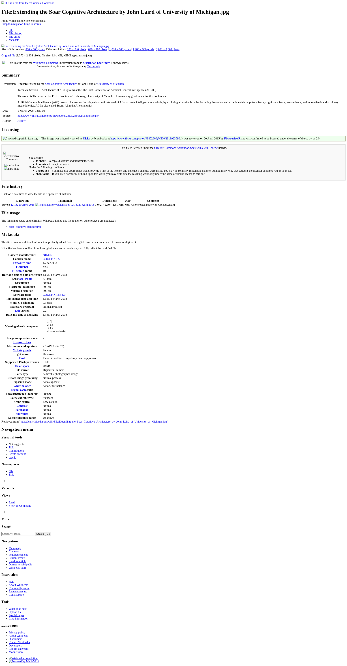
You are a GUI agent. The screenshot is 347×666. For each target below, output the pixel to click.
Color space (22, 366)
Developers (15, 645)
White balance (22, 385)
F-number (22, 266)
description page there (96, 62)
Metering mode (22, 350)
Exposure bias (22, 342)
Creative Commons (165, 147)
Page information (18, 618)
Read (12, 502)
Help (11, 581)
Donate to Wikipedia (20, 564)
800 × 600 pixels (35, 49)
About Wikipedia (18, 584)
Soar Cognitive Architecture (61, 83)
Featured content (18, 554)
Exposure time (22, 262)
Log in (12, 457)
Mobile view (16, 652)
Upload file (15, 612)
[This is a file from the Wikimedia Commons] (27, 3)
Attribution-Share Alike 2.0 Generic (197, 147)
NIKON (47, 254)
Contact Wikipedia (19, 642)
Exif (17, 310)
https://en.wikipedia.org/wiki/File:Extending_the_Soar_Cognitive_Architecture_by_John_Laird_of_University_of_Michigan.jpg (94, 421)
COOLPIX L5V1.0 (54, 294)
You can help (93, 66)
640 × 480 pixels (97, 49)
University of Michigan (110, 83)
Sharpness (22, 413)
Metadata (14, 39)
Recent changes (18, 591)
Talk (11, 447)
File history (15, 33)
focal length (25, 278)
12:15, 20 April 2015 (23, 204)
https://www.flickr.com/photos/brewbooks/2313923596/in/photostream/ (58, 115)
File (11, 30)
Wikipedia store (17, 567)
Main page (15, 548)
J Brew (22, 120)
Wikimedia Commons (45, 62)
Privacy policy (17, 632)
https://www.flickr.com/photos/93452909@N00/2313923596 (145, 138)
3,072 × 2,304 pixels (167, 49)
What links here (18, 608)
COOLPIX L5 (51, 258)
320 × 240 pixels (76, 49)
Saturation (22, 409)
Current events (17, 557)
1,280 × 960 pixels (143, 49)
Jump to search (32, 24)
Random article (17, 561)
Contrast (22, 405)
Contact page (16, 594)
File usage (14, 36)
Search (6, 527)
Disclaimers (15, 638)
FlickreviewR (232, 138)
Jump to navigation (12, 24)
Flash (22, 358)
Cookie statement (18, 648)
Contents (14, 551)
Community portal (19, 588)
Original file (8, 55)
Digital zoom (19, 389)
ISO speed (18, 270)
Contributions (16, 450)
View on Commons (20, 505)
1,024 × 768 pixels (120, 49)
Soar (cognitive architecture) (25, 226)
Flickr (86, 138)
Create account (17, 453)
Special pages (16, 615)
